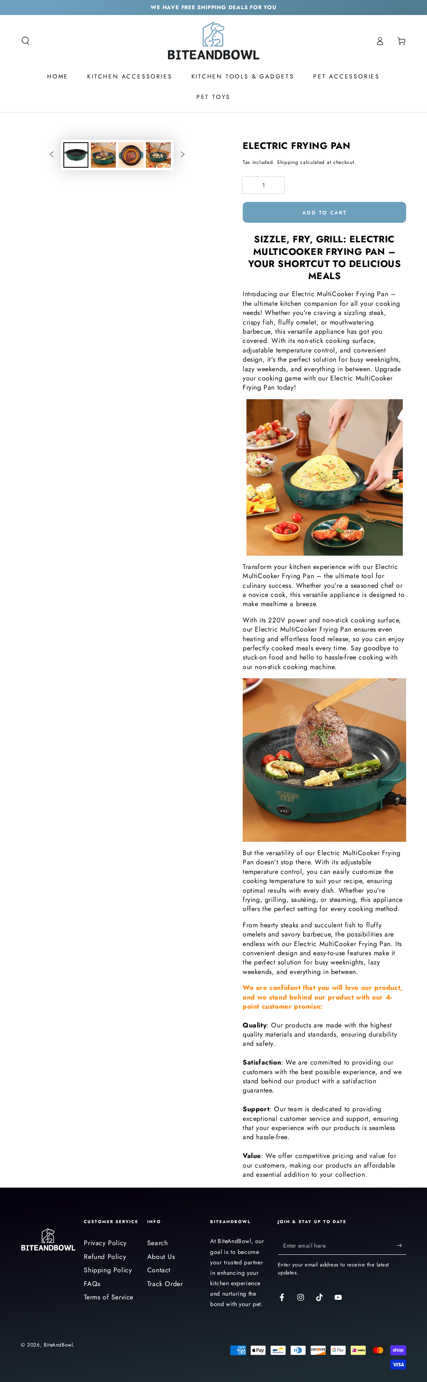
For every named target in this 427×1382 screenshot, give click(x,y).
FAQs (92, 1284)
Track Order (165, 1284)
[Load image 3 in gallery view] (130, 155)
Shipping (288, 162)
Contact (159, 1270)
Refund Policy (105, 1256)
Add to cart (324, 212)
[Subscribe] (401, 1245)
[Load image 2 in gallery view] (103, 155)
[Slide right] (182, 155)
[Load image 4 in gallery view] (158, 155)
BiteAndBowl (58, 1345)
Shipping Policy (108, 1270)
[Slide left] (52, 155)
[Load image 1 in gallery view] (75, 155)
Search (157, 1243)
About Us (161, 1256)
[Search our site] (25, 41)
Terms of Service (108, 1297)
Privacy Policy (105, 1243)
